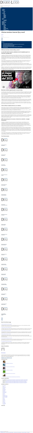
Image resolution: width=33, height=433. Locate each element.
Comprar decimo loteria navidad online (6, 327)
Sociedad (5, 25)
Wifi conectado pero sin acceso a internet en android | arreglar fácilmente (12, 46)
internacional (4, 392)
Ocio (4, 12)
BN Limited (3, 352)
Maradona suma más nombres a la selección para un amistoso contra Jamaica (17, 379)
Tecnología (4, 403)
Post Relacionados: (5, 47)
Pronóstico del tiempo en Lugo (6, 357)
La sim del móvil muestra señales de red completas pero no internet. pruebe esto (13, 44)
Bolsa (4, 14)
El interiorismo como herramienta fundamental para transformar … (11, 376)
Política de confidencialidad (9, 432)
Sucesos (5, 29)
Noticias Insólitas (5, 396)
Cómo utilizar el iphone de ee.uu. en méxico (8, 45)
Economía (2, 34)
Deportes (4, 388)
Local (3, 19)
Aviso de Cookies (24, 432)
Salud (4, 26)
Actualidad (4, 385)
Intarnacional (4, 22)
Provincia (5, 20)
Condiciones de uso (2, 432)
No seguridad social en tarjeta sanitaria (6, 341)
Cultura (3, 10)
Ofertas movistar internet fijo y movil (8, 43)
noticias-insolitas (5, 397)
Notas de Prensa (6, 28)
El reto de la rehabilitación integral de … (8, 363)
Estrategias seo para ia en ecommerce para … (9, 366)
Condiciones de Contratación (17, 432)
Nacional (3, 21)
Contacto (28, 432)
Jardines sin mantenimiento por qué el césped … (9, 373)
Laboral (5, 17)
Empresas (5, 15)
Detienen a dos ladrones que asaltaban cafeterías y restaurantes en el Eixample (15, 381)
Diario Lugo (1, 431)
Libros (4, 11)
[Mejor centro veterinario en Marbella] (4, 369)
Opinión (5, 27)
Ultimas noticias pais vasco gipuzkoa (6, 330)
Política (3, 18)
